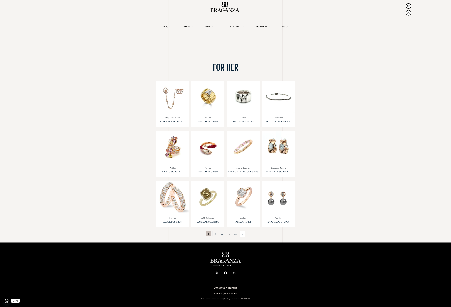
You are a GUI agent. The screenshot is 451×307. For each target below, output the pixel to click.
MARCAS (209, 27)
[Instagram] (216, 273)
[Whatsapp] (234, 273)
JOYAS (165, 27)
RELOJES (187, 27)
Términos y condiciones (225, 293)
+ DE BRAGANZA (234, 27)
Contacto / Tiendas (225, 287)
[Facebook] (225, 273)
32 (235, 233)
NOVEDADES (261, 27)
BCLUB (285, 27)
